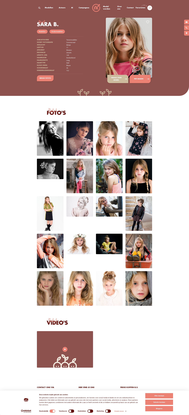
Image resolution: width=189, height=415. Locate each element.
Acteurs (62, 8)
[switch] (71, 411)
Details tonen (119, 411)
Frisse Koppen (96, 8)
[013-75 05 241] (186, 27)
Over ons (119, 8)
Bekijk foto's (45, 78)
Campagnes (84, 8)
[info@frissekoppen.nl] (186, 22)
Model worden (106, 8)
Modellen (49, 8)
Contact (130, 8)
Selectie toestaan (159, 402)
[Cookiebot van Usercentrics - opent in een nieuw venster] (26, 411)
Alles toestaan (159, 396)
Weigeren (159, 408)
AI (72, 8)
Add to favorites (147, 22)
